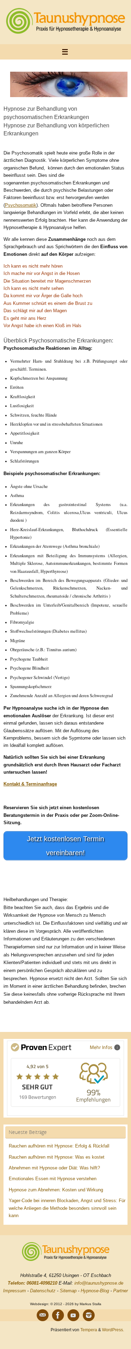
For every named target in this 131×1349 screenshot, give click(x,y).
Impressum (14, 1290)
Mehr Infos (101, 1047)
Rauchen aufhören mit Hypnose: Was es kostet (56, 1157)
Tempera (88, 1329)
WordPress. (113, 1329)
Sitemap (68, 1290)
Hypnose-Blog (95, 1290)
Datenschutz (43, 1290)
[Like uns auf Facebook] (58, 1315)
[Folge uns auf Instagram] (89, 1315)
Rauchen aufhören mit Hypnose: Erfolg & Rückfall (59, 1146)
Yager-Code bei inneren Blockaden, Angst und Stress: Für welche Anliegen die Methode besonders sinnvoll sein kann (67, 1208)
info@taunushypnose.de (98, 1283)
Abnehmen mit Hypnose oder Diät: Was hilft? (54, 1168)
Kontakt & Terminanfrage (30, 784)
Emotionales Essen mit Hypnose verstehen (52, 1178)
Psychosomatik (20, 205)
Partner (120, 1290)
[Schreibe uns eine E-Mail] (43, 1315)
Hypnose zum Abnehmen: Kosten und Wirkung (56, 1190)
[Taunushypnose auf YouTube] (73, 1315)
